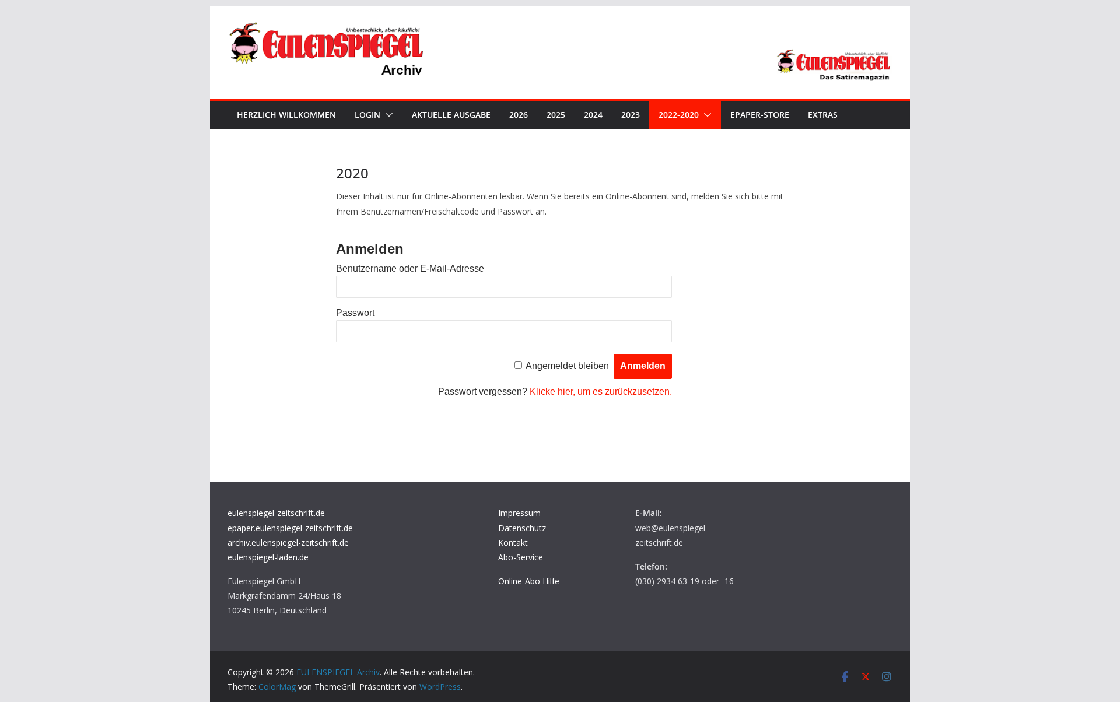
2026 (518, 114)
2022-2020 (679, 114)
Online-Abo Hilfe (528, 581)
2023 (630, 114)
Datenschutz (522, 527)
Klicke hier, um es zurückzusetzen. (601, 391)
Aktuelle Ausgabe (451, 114)
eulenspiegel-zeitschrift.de (276, 512)
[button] (386, 115)
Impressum (519, 512)
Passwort (355, 313)
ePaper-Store (759, 114)
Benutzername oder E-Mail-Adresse (410, 268)
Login (367, 114)
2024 (593, 114)
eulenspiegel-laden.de (268, 557)
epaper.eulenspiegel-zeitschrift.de (290, 527)
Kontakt (513, 542)
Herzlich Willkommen (286, 114)
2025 (556, 114)
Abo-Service (520, 557)
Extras (823, 114)
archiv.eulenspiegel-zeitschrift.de (288, 542)
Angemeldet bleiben (567, 366)
